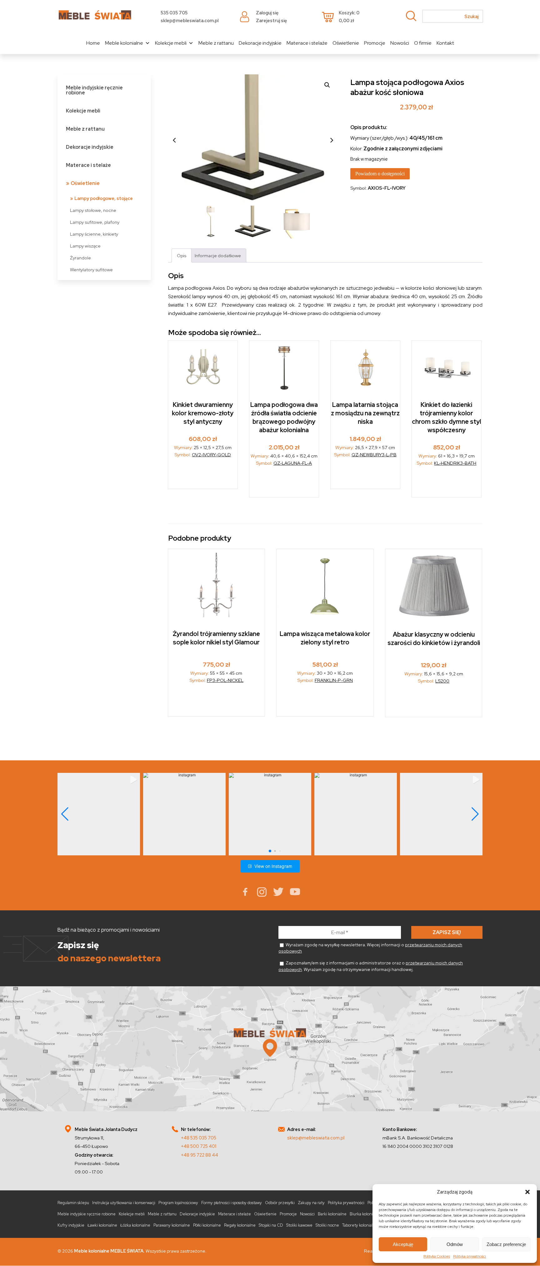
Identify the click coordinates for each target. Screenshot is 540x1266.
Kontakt (445, 43)
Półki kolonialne (207, 1225)
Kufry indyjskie (71, 1225)
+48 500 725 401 (198, 1146)
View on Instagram (273, 866)
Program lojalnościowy (178, 1202)
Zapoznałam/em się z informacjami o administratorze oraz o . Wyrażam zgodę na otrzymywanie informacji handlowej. (370, 966)
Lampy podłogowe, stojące (103, 198)
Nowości (399, 43)
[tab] (182, 255)
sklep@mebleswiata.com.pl (189, 20)
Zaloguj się (267, 13)
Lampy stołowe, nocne (93, 210)
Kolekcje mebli (171, 43)
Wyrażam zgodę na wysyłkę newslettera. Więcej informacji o (370, 948)
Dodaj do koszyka (202, 475)
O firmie (423, 43)
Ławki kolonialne (102, 1225)
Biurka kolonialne (365, 1214)
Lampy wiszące (85, 246)
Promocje (374, 43)
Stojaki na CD (271, 1225)
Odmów (455, 1244)
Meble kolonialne (124, 43)
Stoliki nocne (327, 1225)
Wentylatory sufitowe (91, 270)
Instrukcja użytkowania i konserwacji (123, 1202)
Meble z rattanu (216, 43)
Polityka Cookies (436, 1256)
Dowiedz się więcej (325, 701)
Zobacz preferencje (506, 1244)
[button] (527, 1192)
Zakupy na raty (311, 1202)
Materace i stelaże (307, 43)
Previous (174, 140)
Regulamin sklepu (73, 1202)
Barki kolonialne (332, 1214)
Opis (181, 255)
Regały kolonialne (240, 1225)
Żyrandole (80, 258)
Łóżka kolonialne (135, 1225)
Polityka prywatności (469, 1256)
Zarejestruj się (271, 20)
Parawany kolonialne (171, 1225)
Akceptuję (403, 1244)
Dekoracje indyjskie (260, 43)
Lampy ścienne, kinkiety (94, 234)
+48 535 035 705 (198, 1138)
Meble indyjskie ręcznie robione (94, 90)
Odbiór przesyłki (280, 1202)
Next (331, 140)
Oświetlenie (345, 43)
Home (93, 43)
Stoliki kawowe (299, 1225)
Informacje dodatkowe (218, 255)
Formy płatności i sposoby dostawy (231, 1202)
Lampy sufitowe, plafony (94, 222)
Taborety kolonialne (360, 1225)
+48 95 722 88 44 (199, 1155)
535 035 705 (174, 13)
